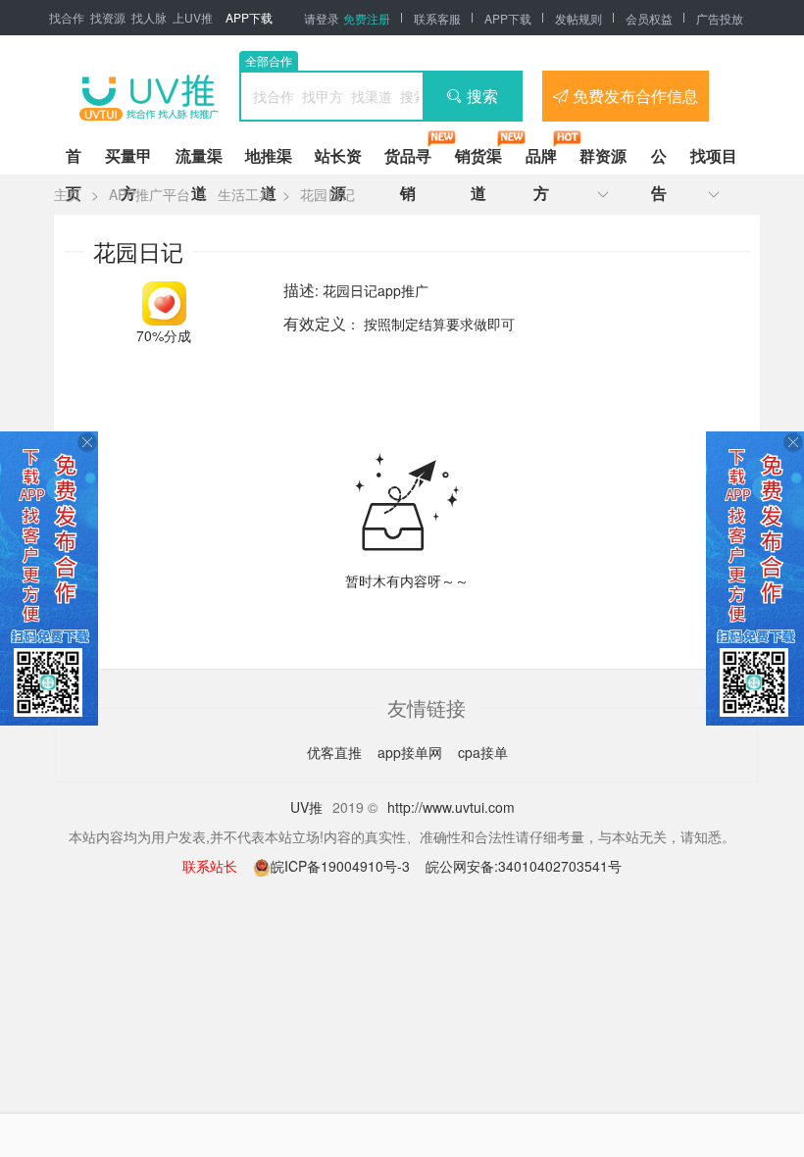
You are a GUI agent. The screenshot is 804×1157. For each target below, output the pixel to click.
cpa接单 (483, 752)
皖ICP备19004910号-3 (342, 866)
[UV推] (149, 96)
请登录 (321, 18)
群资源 (603, 155)
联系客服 (437, 18)
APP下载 (249, 17)
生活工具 (245, 194)
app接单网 (411, 752)
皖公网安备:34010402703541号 (524, 866)
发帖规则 (578, 18)
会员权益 (649, 18)
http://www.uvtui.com (451, 807)
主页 (67, 194)
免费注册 (366, 18)
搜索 (482, 95)
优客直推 (336, 752)
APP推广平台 (149, 194)
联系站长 (209, 866)
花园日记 (327, 194)
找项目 (713, 155)
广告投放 (719, 18)
